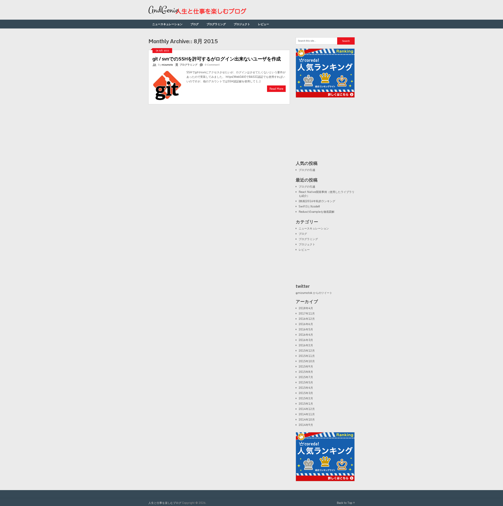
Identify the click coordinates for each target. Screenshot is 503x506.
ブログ (194, 24)
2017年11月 (307, 313)
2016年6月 (306, 324)
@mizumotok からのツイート (314, 293)
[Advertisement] (325, 131)
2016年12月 (307, 318)
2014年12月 (307, 409)
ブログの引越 (307, 170)
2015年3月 (306, 393)
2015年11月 (307, 356)
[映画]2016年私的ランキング (317, 201)
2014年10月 (307, 419)
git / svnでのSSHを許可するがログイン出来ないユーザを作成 (216, 58)
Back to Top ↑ (346, 502)
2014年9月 (306, 425)
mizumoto (167, 64)
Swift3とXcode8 (309, 206)
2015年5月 (306, 382)
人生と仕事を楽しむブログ (164, 502)
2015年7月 (306, 377)
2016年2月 (306, 345)
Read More (276, 88)
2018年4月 (306, 308)
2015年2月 (306, 398)
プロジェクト (242, 24)
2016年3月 (306, 340)
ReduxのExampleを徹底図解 (316, 211)
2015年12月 (307, 350)
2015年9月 (306, 366)
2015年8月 (306, 371)
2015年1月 (306, 403)
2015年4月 (306, 387)
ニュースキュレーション (167, 24)
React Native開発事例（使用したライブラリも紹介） (326, 194)
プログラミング (216, 24)
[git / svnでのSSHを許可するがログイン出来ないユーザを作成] (169, 85)
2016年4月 (306, 334)
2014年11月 (307, 414)
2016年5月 (306, 329)
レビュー (263, 24)
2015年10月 (307, 361)
